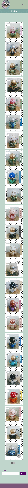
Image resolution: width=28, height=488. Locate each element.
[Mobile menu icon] (26, 4)
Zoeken (4, 470)
